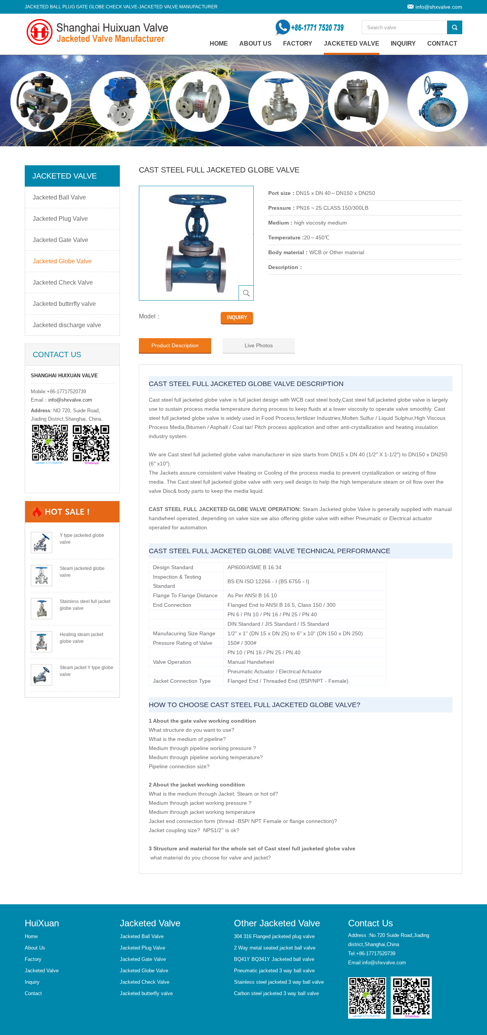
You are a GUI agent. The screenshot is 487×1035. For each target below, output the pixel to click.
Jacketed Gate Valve (60, 240)
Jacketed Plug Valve (60, 218)
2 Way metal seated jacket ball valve (274, 948)
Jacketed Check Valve (63, 282)
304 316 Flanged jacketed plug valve (274, 936)
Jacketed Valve (351, 43)
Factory (297, 43)
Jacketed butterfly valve (64, 304)
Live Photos (259, 345)
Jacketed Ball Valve (59, 197)
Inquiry (403, 43)
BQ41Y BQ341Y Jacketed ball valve (274, 959)
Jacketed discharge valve (67, 325)
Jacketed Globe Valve (62, 261)
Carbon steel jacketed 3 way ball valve (276, 993)
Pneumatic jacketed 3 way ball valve (274, 970)
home (219, 43)
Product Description (175, 345)
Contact (442, 43)
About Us (255, 43)
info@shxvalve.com (438, 7)
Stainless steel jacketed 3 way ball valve (279, 982)
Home (31, 936)
